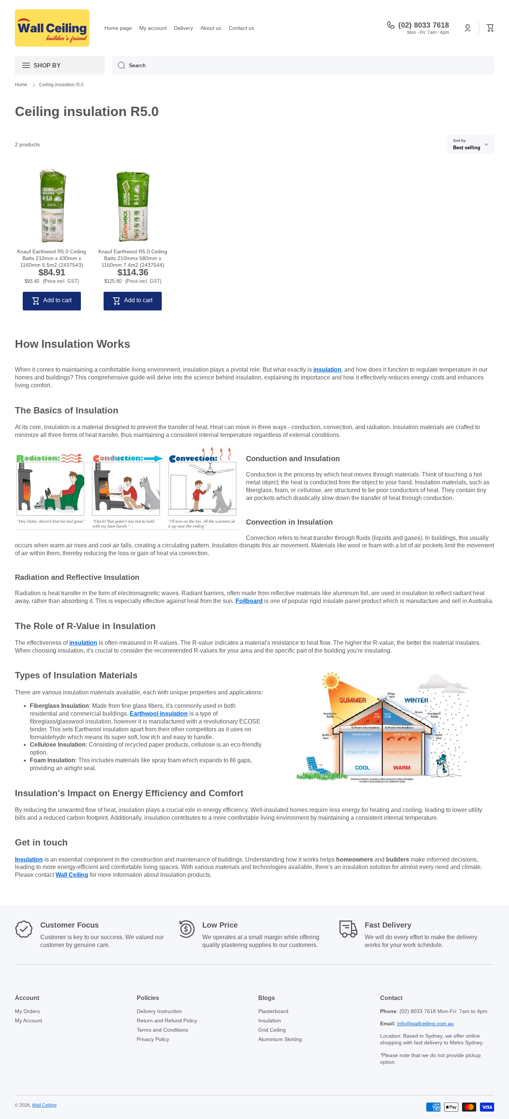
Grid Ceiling (272, 1030)
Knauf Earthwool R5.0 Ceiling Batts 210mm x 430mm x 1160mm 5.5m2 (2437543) (51, 258)
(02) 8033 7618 (423, 25)
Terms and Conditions (162, 1030)
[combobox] (303, 65)
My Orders (27, 1011)
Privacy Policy (153, 1039)
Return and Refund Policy (167, 1020)
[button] (490, 28)
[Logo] (52, 28)
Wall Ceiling (44, 1105)
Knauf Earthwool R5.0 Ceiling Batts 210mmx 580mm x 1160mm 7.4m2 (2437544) (132, 258)
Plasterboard (273, 1011)
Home (21, 84)
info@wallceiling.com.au (425, 1023)
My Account (28, 1020)
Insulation (269, 1020)
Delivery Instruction (159, 1011)
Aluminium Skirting (280, 1039)
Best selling (466, 147)
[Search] (118, 65)
